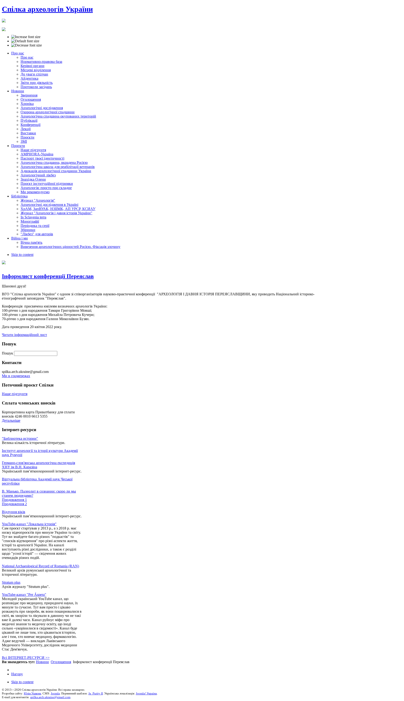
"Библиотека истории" (20, 438)
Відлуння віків (13, 512)
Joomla (55, 693)
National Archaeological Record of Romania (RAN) (40, 566)
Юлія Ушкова (32, 693)
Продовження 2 (14, 504)
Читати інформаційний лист (24, 335)
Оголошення (61, 662)
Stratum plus (11, 582)
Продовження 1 (14, 500)
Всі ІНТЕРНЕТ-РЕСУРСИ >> (26, 658)
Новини (42, 662)
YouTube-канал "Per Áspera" (24, 595)
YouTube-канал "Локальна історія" (29, 524)
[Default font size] (25, 41)
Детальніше (11, 420)
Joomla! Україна (146, 693)
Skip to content (22, 255)
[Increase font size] (25, 37)
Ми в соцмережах (16, 376)
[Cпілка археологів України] (4, 20)
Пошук (8, 353)
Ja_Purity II (95, 693)
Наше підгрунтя (14, 394)
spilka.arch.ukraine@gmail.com (50, 697)
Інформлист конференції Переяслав (48, 276)
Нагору (17, 674)
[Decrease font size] (26, 45)
